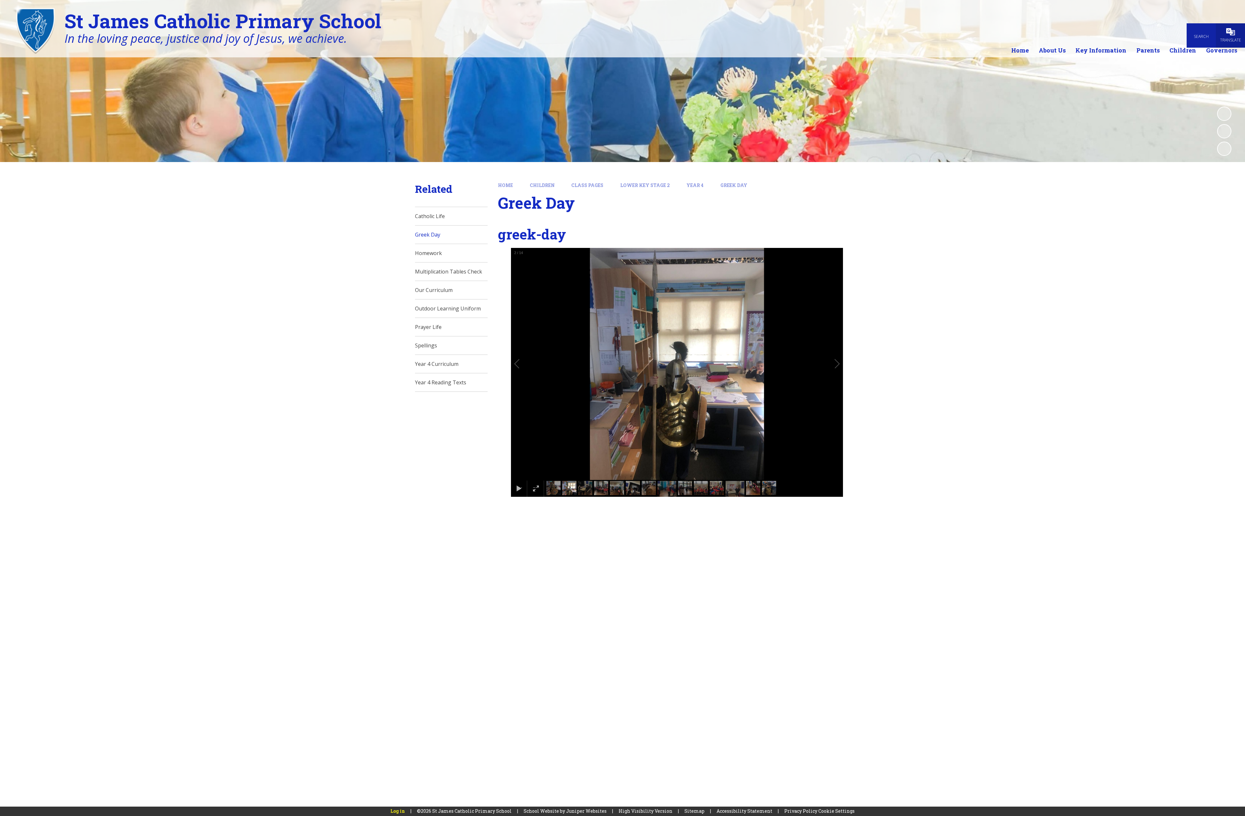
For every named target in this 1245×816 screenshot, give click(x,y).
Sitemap (694, 811)
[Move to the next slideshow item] (1224, 149)
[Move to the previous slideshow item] (1224, 131)
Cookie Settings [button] (836, 811)
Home (505, 185)
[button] (524, 364)
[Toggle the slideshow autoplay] (1224, 114)
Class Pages (587, 185)
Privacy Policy (800, 811)
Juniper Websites (586, 811)
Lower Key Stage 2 (645, 185)
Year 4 (695, 185)
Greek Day (733, 185)
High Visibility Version (645, 811)
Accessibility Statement (744, 811)
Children (542, 185)
